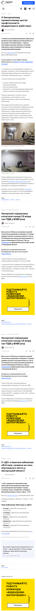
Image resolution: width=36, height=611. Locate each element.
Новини (9, 13)
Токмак (6, 605)
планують (28, 189)
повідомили (10, 53)
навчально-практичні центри (17, 181)
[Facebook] (21, 9)
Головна (3, 13)
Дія (2, 605)
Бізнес (8, 458)
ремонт (12, 199)
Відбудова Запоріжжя (13, 209)
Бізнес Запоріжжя (6, 322)
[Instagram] (25, 9)
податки (29, 323)
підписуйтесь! (6, 254)
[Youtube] (34, 9)
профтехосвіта (5, 199)
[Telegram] (29, 9)
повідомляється (11, 495)
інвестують (23, 276)
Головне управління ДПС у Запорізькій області (13, 323)
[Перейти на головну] (7, 3)
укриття (17, 199)
